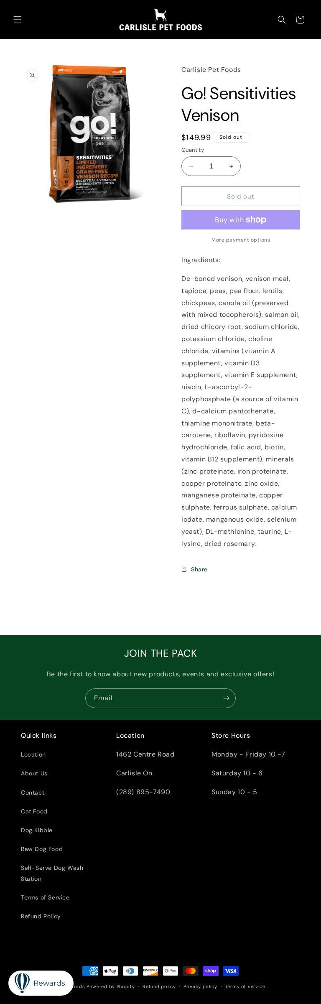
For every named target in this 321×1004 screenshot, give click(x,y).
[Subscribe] (226, 698)
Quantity (192, 149)
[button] (17, 19)
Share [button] (199, 569)
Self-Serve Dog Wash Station (52, 873)
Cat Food (34, 811)
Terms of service (245, 986)
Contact (32, 792)
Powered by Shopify (111, 986)
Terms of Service (45, 897)
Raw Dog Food (42, 849)
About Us (34, 773)
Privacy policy (200, 986)
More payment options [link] (240, 240)
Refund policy (159, 986)
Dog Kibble (37, 830)
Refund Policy (41, 916)
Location (33, 754)
